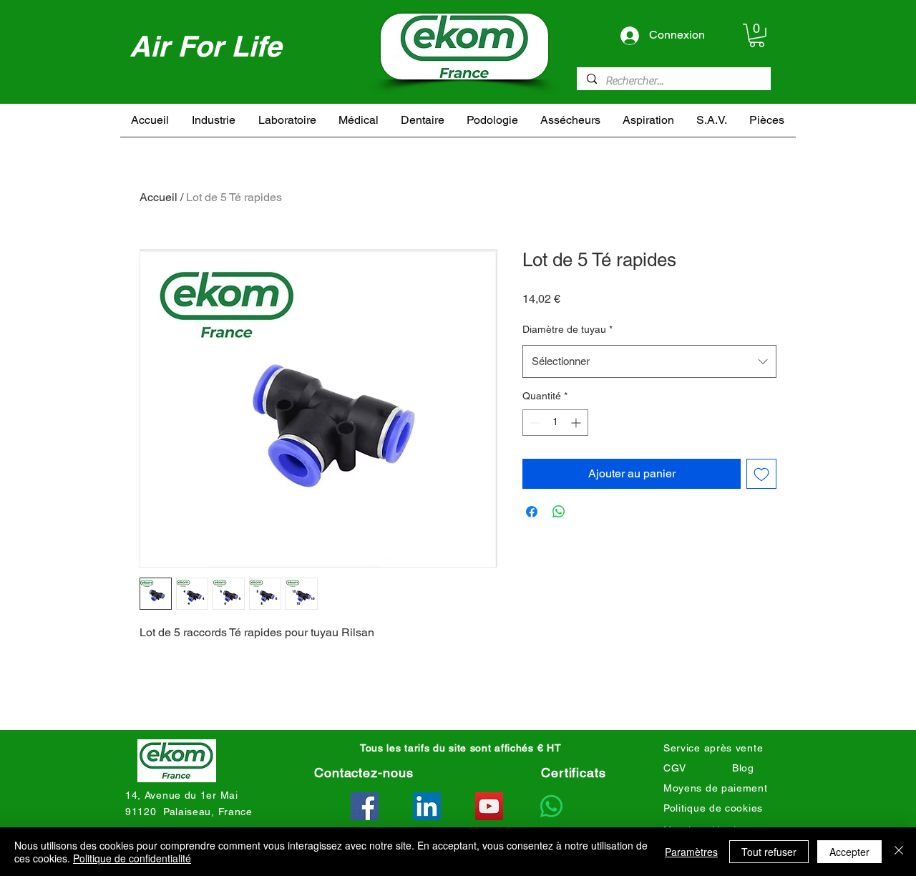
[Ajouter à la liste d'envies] (761, 474)
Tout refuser (768, 852)
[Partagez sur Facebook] (531, 511)
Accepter (849, 852)
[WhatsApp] (551, 806)
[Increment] (577, 422)
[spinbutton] (555, 422)
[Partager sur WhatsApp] (558, 511)
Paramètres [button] (691, 852)
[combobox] (649, 362)
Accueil (158, 197)
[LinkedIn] (427, 806)
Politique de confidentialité (132, 858)
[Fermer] (898, 852)
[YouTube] (489, 806)
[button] (757, 35)
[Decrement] (533, 422)
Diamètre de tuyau (567, 329)
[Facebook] (365, 806)
